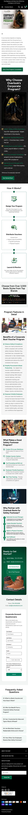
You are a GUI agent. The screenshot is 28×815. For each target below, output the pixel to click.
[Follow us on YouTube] (8, 790)
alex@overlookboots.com (15, 605)
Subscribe (6, 777)
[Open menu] (2, 7)
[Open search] (19, 7)
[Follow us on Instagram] (6, 790)
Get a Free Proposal (14, 572)
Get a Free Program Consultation (12, 69)
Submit (14, 674)
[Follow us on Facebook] (3, 790)
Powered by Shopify (6, 811)
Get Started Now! (8, 178)
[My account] (22, 7)
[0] (25, 7)
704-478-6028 (16, 603)
